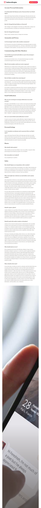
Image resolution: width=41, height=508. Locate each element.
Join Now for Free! (33, 2)
